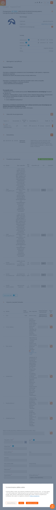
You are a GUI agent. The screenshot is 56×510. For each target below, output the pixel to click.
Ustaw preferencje (11, 503)
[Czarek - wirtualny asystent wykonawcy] (52, 506)
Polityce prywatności (34, 496)
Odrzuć (21, 503)
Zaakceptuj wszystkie (32, 503)
